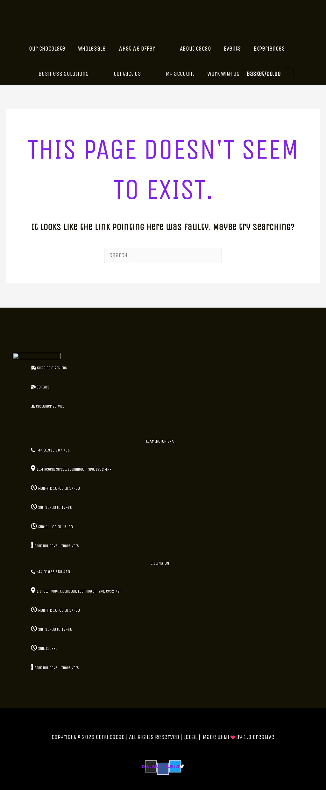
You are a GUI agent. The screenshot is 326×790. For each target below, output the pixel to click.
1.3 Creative (259, 737)
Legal (190, 737)
